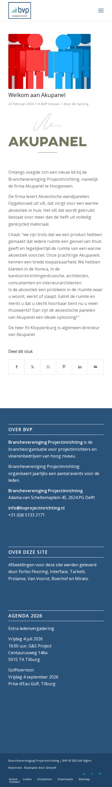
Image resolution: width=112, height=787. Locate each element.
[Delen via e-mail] (95, 366)
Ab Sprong (80, 103)
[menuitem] (101, 10)
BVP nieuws (50, 103)
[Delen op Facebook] (16, 366)
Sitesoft (51, 768)
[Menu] (101, 10)
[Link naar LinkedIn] (84, 774)
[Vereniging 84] (49, 61)
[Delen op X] (32, 366)
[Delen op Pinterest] (64, 366)
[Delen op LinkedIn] (80, 366)
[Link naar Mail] (100, 774)
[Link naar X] (92, 774)
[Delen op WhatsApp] (48, 366)
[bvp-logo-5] (46, 10)
